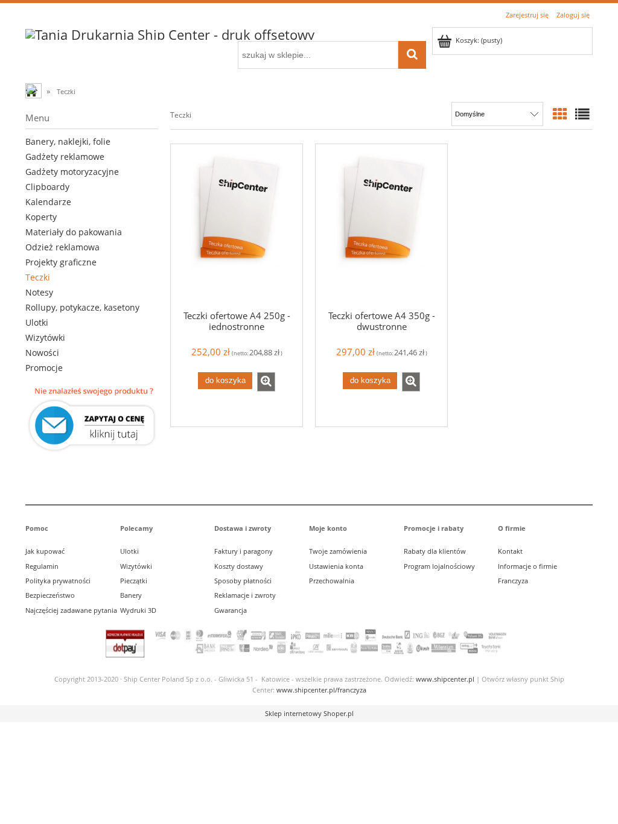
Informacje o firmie (527, 566)
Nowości (42, 352)
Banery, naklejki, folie (67, 141)
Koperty (41, 217)
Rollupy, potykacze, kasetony (82, 307)
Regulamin (42, 566)
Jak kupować (45, 551)
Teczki (37, 277)
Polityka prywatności (58, 580)
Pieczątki (133, 580)
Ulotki (36, 322)
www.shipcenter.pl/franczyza (321, 689)
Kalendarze (48, 202)
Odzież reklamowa (62, 247)
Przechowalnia (331, 580)
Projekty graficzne (61, 262)
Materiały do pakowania (73, 232)
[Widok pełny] (582, 114)
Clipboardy (47, 186)
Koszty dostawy (238, 566)
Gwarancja (230, 610)
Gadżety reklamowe (64, 156)
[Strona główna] (169, 33)
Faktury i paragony (243, 551)
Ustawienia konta (336, 566)
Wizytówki (45, 337)
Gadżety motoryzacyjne (72, 171)
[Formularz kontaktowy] (91, 419)
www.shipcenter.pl (445, 678)
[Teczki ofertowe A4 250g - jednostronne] (236, 226)
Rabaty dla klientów (435, 551)
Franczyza (513, 580)
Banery (131, 595)
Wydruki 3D (138, 610)
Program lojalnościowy (439, 566)
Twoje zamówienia (338, 551)
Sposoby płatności (243, 580)
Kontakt (510, 551)
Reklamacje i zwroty (245, 595)
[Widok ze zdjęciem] (560, 114)
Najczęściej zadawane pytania (71, 610)
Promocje (44, 367)
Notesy (39, 292)
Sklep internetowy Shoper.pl (309, 713)
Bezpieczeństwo (50, 595)
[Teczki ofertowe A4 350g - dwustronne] (381, 226)
